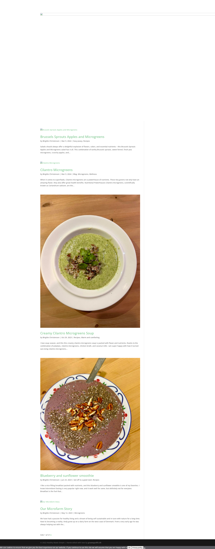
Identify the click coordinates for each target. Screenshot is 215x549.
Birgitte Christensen (51, 141)
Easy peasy (77, 141)
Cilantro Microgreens (56, 170)
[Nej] (144, 548)
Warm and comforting (90, 337)
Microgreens (83, 174)
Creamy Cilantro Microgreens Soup (67, 333)
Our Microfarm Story (56, 508)
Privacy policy (137, 547)
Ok (129, 547)
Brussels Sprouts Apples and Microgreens (72, 136)
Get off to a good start (83, 480)
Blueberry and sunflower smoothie (67, 475)
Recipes (86, 141)
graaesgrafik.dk (94, 542)
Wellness (93, 174)
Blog (75, 174)
